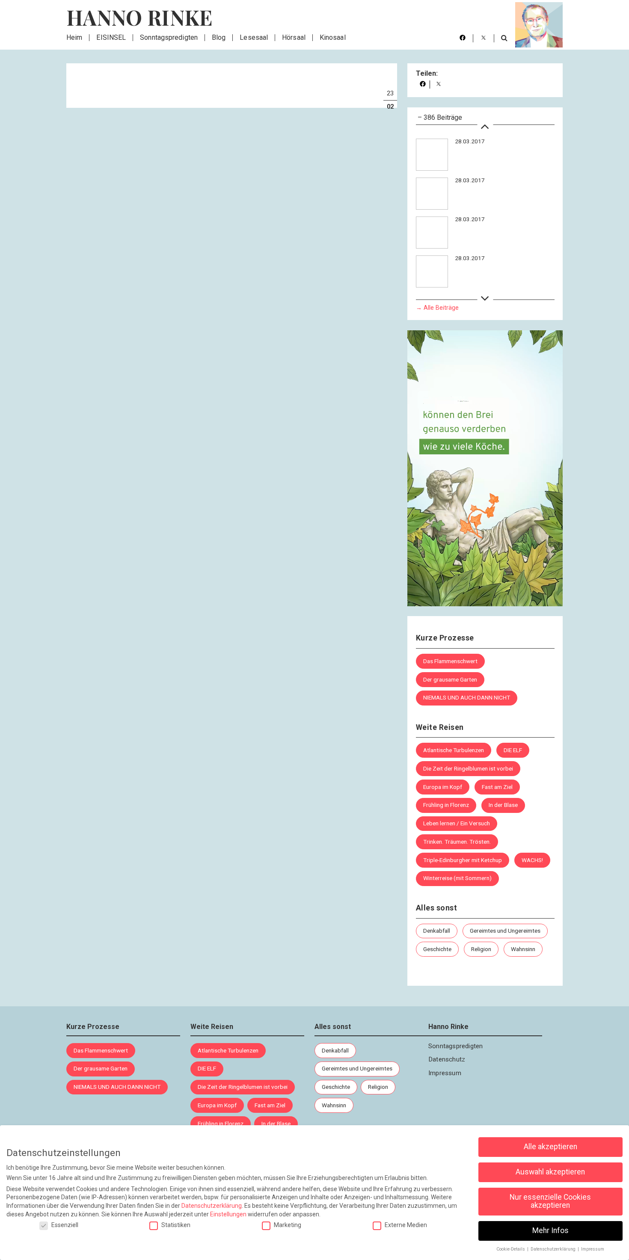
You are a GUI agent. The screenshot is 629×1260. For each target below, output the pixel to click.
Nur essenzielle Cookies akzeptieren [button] (550, 1201)
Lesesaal (254, 37)
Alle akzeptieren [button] (550, 1146)
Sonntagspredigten (169, 37)
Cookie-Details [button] (511, 1249)
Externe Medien (406, 1224)
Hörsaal (294, 37)
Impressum (444, 1073)
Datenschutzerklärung (211, 1205)
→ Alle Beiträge (437, 307)
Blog (218, 37)
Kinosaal (333, 37)
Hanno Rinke (139, 17)
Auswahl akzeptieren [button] (550, 1172)
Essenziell (64, 1224)
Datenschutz (446, 1059)
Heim (74, 37)
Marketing (287, 1224)
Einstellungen (228, 1214)
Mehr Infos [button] (550, 1230)
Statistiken (175, 1224)
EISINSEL (111, 37)
